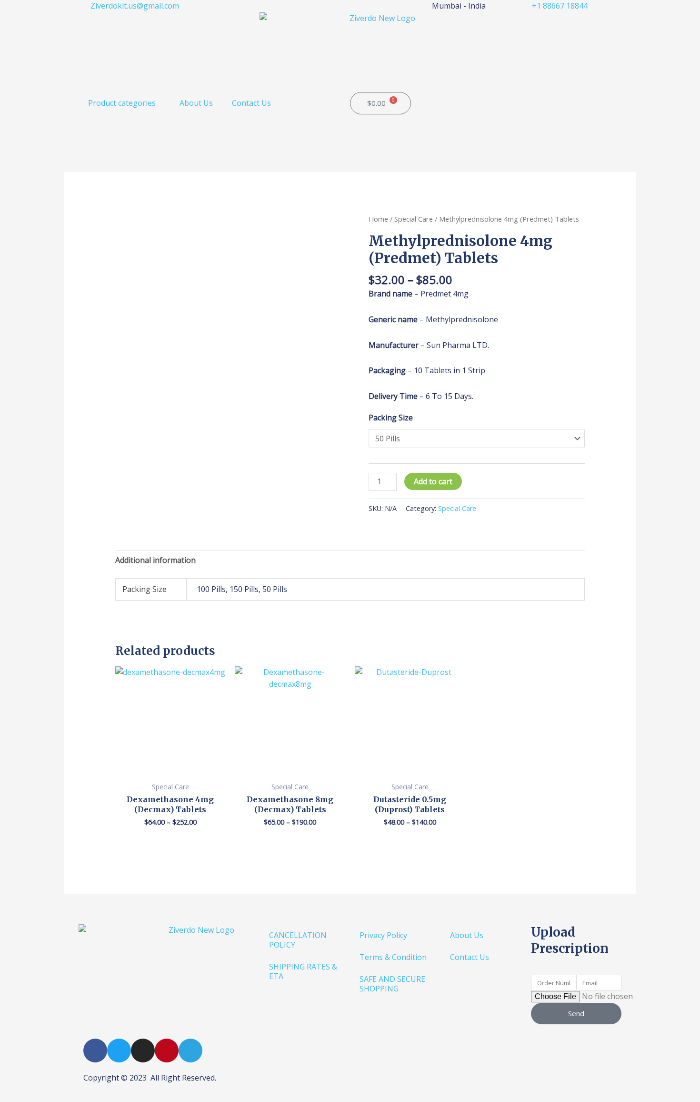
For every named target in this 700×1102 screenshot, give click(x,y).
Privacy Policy (383, 935)
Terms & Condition (393, 957)
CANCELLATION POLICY (298, 940)
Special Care (413, 219)
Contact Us (251, 103)
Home (378, 219)
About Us (196, 103)
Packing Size (391, 417)
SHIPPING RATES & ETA (303, 971)
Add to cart (433, 481)
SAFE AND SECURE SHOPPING (392, 984)
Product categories (122, 103)
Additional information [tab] (155, 560)
